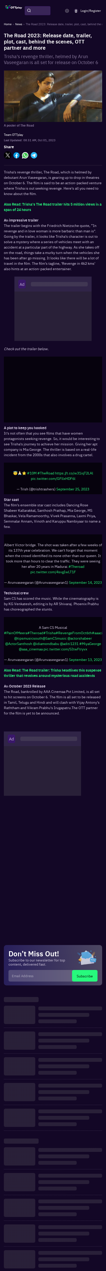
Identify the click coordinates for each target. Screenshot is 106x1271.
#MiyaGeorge (90, 643)
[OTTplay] (13, 11)
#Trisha (49, 632)
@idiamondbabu (46, 643)
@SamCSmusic (54, 638)
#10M (32, 472)
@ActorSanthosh (18, 643)
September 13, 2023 (85, 659)
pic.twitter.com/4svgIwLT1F (53, 571)
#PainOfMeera (15, 632)
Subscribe (85, 975)
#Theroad (76, 566)
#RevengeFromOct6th (74, 632)
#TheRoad (45, 472)
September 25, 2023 (72, 488)
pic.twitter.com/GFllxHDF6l (53, 478)
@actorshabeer (79, 638)
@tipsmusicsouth (28, 638)
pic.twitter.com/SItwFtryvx (65, 648)
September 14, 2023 (85, 582)
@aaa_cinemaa (31, 648)
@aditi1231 (69, 643)
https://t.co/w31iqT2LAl (74, 472)
